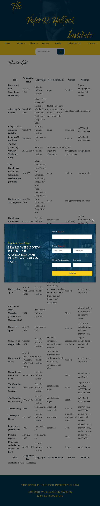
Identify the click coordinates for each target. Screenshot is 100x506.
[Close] (93, 220)
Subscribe (72, 273)
